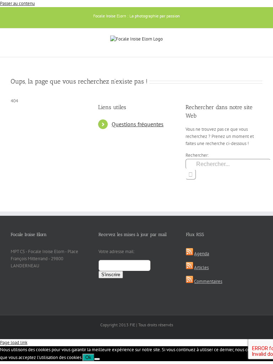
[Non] (97, 359)
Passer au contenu (17, 3)
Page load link (13, 342)
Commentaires (208, 281)
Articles (201, 267)
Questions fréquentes (138, 124)
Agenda (201, 254)
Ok (88, 357)
